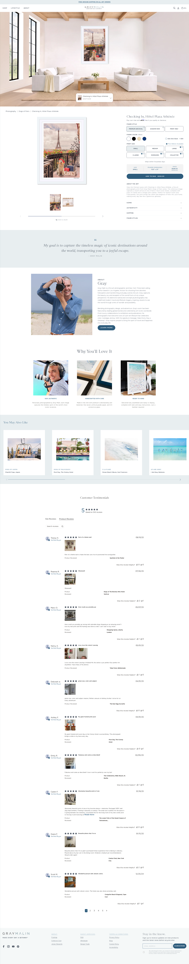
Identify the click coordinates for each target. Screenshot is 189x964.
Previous (20, 216)
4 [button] (98, 911)
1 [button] (86, 911)
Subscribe (179, 946)
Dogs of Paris (24, 111)
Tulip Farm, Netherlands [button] (118, 668)
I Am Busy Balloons (158, 472)
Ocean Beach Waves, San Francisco (114, 472)
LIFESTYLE (15, 8)
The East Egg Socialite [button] (117, 704)
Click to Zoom (63, 220)
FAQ (81, 937)
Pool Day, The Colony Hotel (63, 472)
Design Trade (85, 944)
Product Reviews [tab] (66, 519)
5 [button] (102, 911)
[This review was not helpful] (141, 565)
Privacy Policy (114, 937)
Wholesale (84, 940)
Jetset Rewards (56, 944)
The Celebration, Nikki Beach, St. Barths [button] (115, 777)
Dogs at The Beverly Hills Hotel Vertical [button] (114, 593)
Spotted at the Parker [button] (117, 558)
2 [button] (90, 911)
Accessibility (113, 947)
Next (103, 216)
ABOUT (26, 8)
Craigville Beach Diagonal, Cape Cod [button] (115, 896)
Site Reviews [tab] (50, 519)
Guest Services (87, 934)
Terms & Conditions (118, 934)
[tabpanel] (94, 726)
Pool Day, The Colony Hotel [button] (116, 741)
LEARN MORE (106, 328)
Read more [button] (89, 815)
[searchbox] (52, 526)
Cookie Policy (114, 944)
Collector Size (56, 940)
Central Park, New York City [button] (116, 860)
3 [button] (94, 911)
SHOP (5, 8)
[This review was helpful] (137, 565)
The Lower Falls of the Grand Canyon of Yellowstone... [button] (112, 819)
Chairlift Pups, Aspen (12, 472)
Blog (111, 940)
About (54, 934)
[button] (174, 8)
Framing (54, 937)
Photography (11, 111)
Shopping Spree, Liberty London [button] (115, 631)
